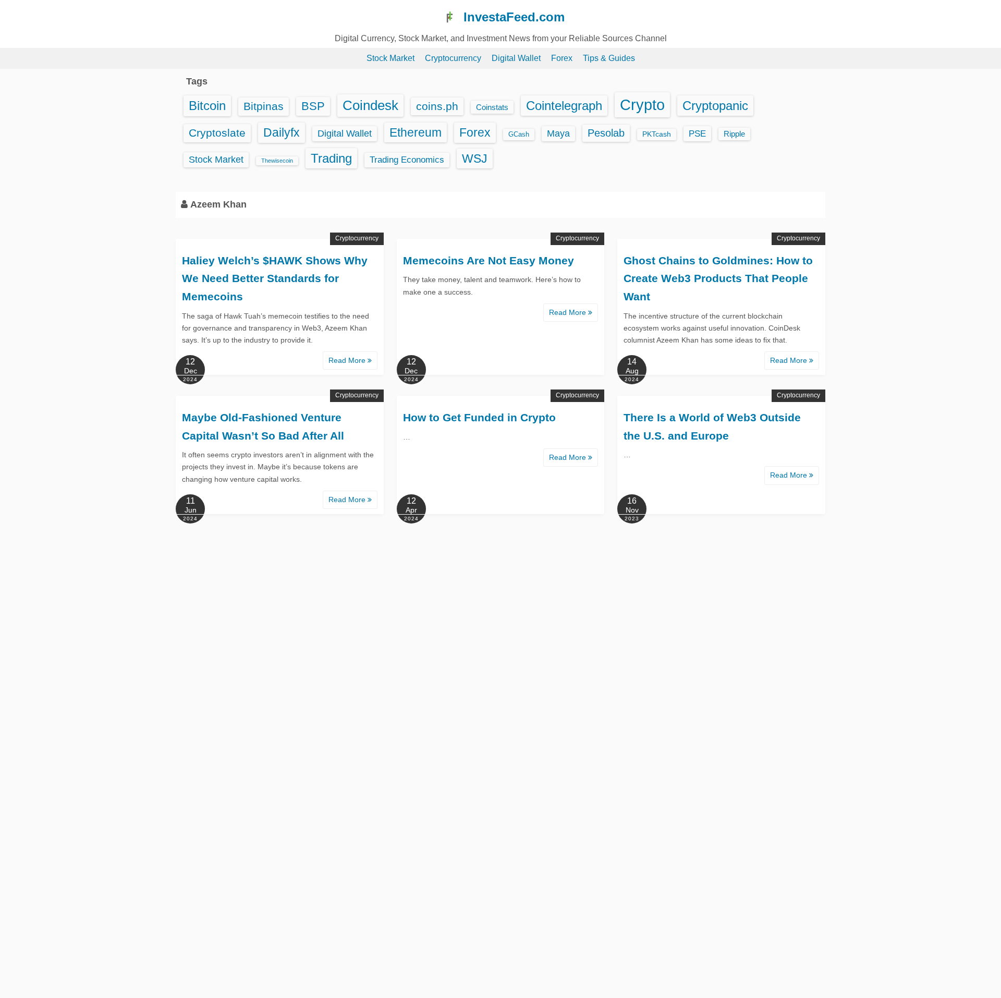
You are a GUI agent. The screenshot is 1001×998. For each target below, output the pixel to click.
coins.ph (437, 106)
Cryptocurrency (453, 58)
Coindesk (370, 105)
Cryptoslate (217, 133)
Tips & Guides (609, 58)
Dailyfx (281, 132)
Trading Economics (407, 160)
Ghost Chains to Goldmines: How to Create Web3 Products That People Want (718, 278)
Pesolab (606, 133)
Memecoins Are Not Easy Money (488, 260)
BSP (313, 106)
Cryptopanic (715, 106)
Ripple (734, 134)
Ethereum (415, 132)
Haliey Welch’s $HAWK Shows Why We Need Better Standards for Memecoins (275, 278)
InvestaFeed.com (514, 17)
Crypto (642, 104)
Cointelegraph (564, 106)
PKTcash (656, 134)
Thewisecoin (277, 160)
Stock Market (390, 58)
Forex (561, 58)
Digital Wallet (516, 58)
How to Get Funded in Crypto (479, 417)
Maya (558, 133)
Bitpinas (263, 106)
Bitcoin (207, 106)
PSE (697, 133)
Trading (331, 158)
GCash (518, 134)
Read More (348, 360)
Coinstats (492, 107)
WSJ (474, 158)
